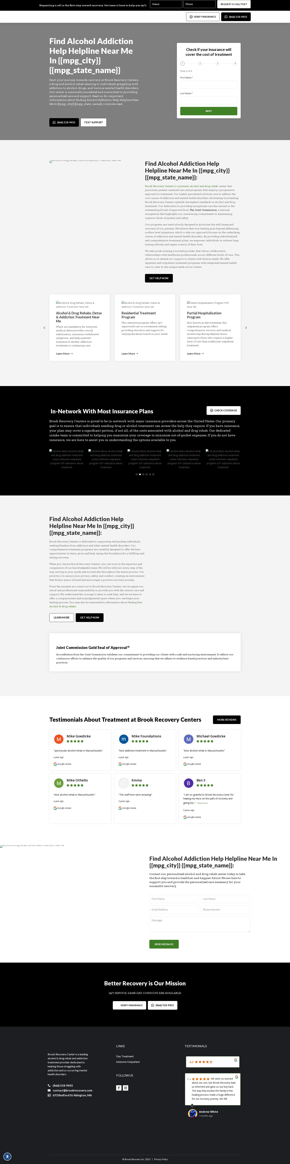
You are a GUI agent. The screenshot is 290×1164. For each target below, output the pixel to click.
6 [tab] (153, 474)
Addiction (115, 41)
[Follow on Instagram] (125, 1088)
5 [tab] (150, 474)
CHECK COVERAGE (225, 410)
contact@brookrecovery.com (72, 1090)
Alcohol (81, 41)
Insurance (125, 411)
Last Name (186, 93)
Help (58, 50)
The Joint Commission (203, 209)
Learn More (62, 353)
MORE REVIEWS (226, 719)
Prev (44, 327)
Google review (64, 764)
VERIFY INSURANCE (205, 16)
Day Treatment (125, 1056)
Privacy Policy (161, 1159)
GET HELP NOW (158, 278)
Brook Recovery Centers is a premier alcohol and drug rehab (181, 186)
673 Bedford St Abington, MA (72, 1095)
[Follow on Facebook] (119, 1088)
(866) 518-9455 (238, 16)
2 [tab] (140, 474)
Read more (203, 803)
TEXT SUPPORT (93, 122)
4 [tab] (147, 474)
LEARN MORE (62, 617)
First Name (186, 77)
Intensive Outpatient (128, 1061)
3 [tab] (143, 474)
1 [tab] (136, 474)
